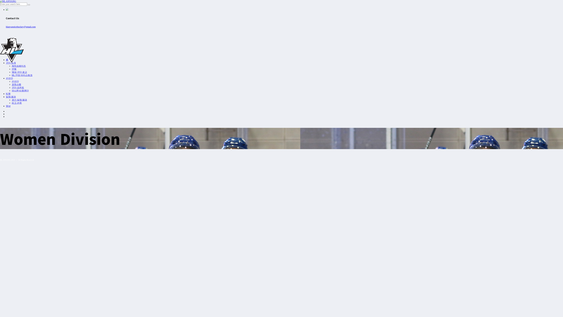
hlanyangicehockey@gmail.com (21, 27)
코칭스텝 (16, 84)
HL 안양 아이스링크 (22, 75)
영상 (8, 106)
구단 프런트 (18, 87)
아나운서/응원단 (20, 90)
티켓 (8, 93)
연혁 (14, 69)
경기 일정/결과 (19, 100)
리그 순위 (17, 103)
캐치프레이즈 (19, 66)
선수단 (9, 78)
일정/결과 (11, 97)
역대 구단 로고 (19, 72)
